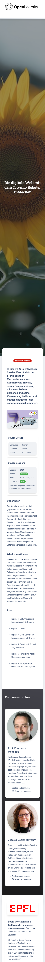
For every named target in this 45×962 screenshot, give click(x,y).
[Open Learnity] (21, 6)
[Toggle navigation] (9, 13)
